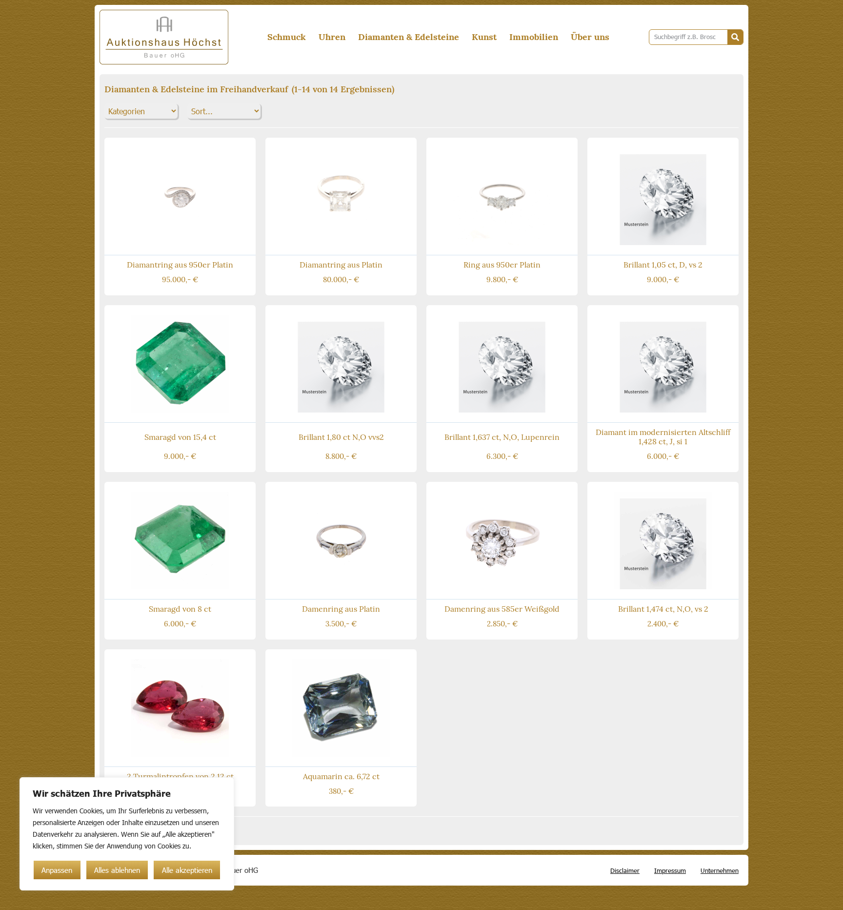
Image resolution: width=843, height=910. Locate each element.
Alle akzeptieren (187, 870)
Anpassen (56, 870)
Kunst (484, 36)
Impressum (670, 870)
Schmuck (286, 36)
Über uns (590, 36)
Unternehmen (720, 870)
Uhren (332, 36)
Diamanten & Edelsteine (408, 36)
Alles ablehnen (117, 870)
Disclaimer (625, 870)
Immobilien (533, 36)
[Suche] (735, 37)
